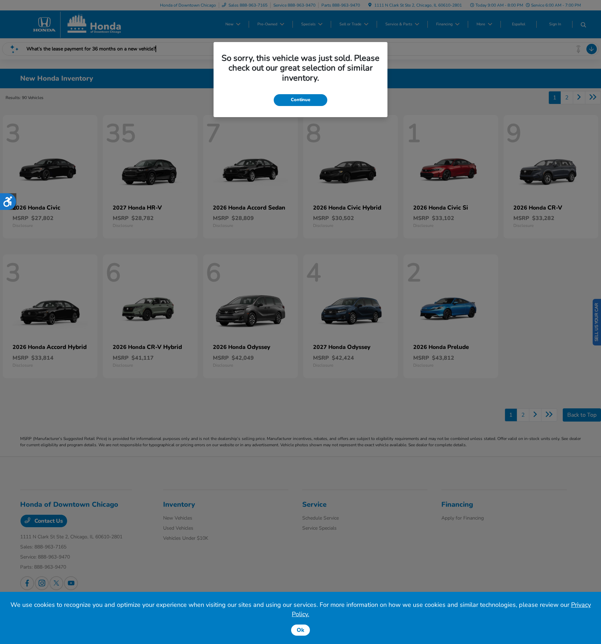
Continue (300, 100)
